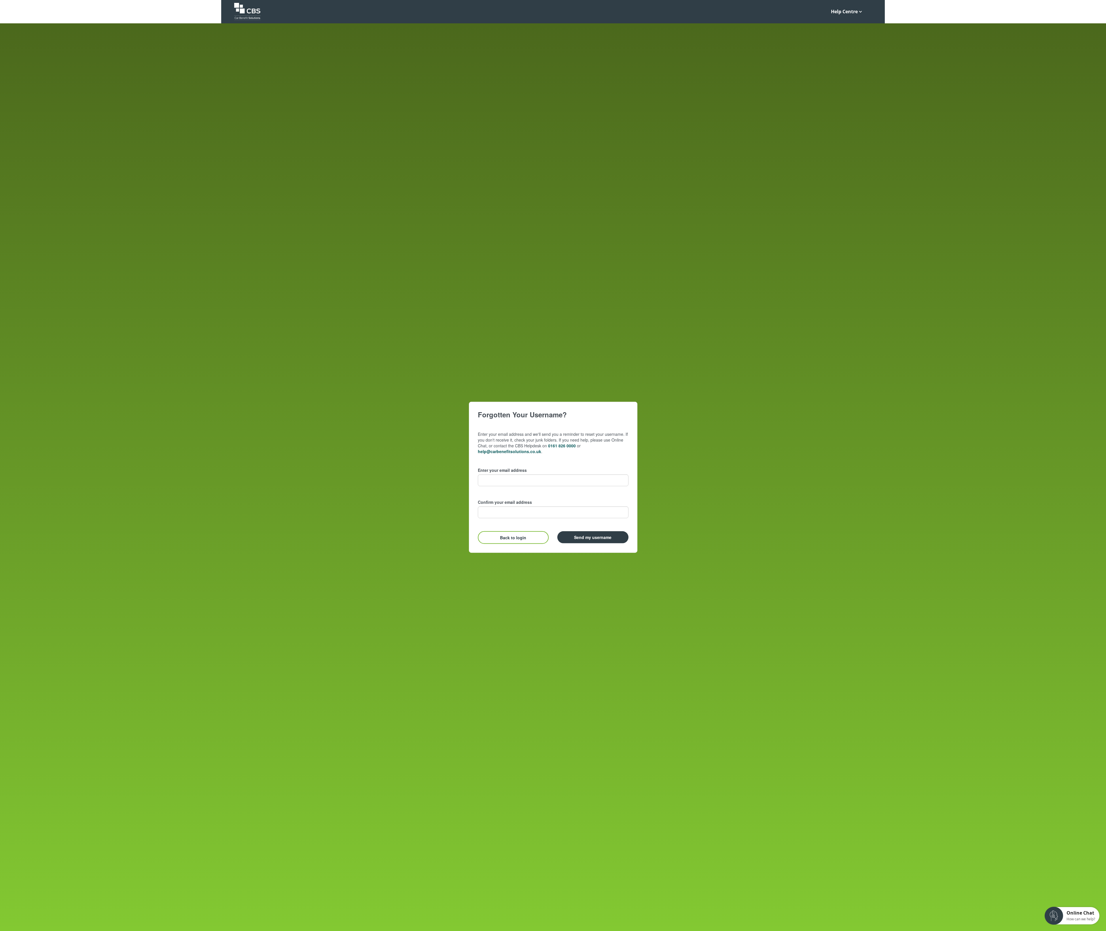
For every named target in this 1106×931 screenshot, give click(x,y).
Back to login (513, 537)
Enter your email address (502, 470)
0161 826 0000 (562, 445)
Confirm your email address (505, 502)
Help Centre (844, 11)
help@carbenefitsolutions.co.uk (509, 451)
